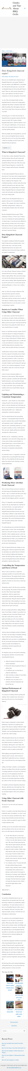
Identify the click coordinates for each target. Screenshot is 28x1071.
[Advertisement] (14, 32)
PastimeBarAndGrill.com (15, 1067)
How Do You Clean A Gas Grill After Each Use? (14, 1048)
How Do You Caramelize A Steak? (10, 1060)
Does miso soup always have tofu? (19, 997)
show (9, 148)
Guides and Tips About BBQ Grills (17, 8)
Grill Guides (5, 76)
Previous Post (14, 1022)
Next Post (14, 1025)
